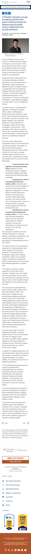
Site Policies (12, 543)
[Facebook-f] (6, 550)
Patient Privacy (21, 542)
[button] (3, 13)
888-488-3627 (15, 462)
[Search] (3, 7)
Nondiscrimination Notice (9, 544)
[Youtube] (19, 550)
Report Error (14, 542)
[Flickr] (25, 550)
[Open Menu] (28, 2)
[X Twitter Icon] (12, 550)
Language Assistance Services (21, 544)
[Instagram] (9, 550)
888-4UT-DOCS (17, 437)
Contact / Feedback (7, 542)
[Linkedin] (15, 550)
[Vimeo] (22, 550)
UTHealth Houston (19, 539)
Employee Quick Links (20, 543)
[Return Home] (9, 2)
